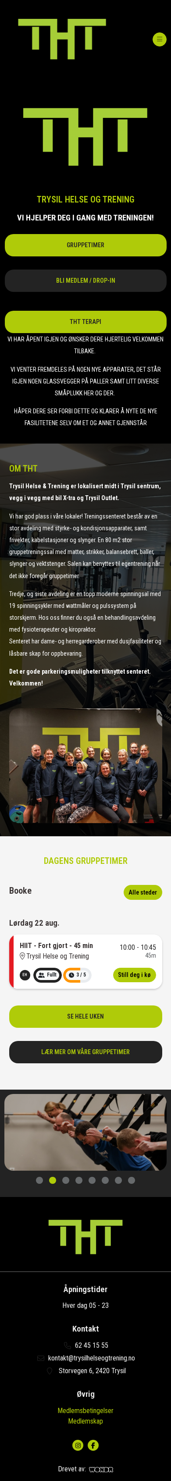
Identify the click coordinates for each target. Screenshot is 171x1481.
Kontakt (85, 1329)
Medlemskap (85, 1421)
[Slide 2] (52, 1181)
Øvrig (86, 1394)
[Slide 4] (79, 1181)
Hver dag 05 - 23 (85, 1305)
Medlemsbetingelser (85, 1410)
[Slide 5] (92, 1181)
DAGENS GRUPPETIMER (86, 861)
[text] (86, 218)
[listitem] (25, 975)
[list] (25, 975)
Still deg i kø (134, 974)
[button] (86, 245)
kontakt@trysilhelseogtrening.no (91, 1358)
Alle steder (142, 892)
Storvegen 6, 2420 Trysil (91, 1371)
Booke (20, 890)
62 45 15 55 (91, 1345)
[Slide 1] (39, 1181)
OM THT (23, 468)
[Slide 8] (131, 1181)
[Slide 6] (105, 1181)
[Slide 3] (65, 1181)
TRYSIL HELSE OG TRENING (86, 199)
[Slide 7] (118, 1181)
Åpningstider (85, 1289)
